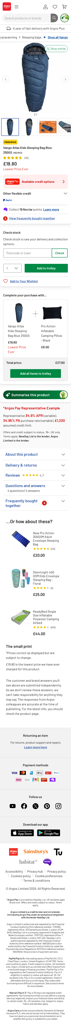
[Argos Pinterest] (47, 806)
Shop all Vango (58, 37)
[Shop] (16, 7)
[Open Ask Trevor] (64, 18)
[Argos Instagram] (58, 806)
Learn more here (35, 747)
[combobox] (26, 18)
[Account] (45, 7)
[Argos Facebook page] (24, 806)
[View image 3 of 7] (48, 127)
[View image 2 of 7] (29, 127)
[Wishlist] (55, 7)
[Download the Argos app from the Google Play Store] (48, 835)
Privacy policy (56, 871)
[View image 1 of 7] (10, 127)
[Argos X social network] (35, 806)
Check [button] (59, 253)
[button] (56, 48)
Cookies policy (21, 876)
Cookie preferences (49, 876)
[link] (35, 217)
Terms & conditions (36, 880)
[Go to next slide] (65, 79)
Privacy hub (35, 871)
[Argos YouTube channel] (12, 806)
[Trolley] (64, 7)
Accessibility (14, 871)
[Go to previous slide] (5, 79)
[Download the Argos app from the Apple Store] (22, 835)
